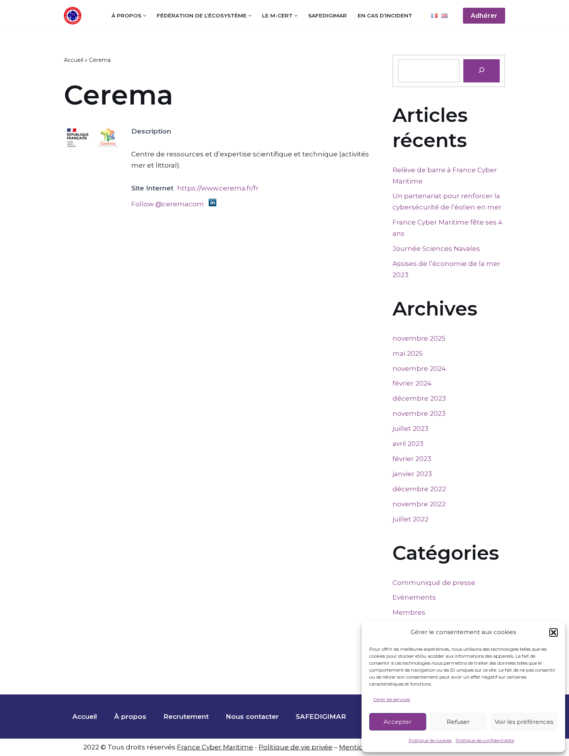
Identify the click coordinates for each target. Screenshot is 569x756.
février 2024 (412, 383)
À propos (130, 716)
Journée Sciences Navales (436, 248)
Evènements (414, 597)
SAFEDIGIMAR (327, 15)
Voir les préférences (524, 721)
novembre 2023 (419, 413)
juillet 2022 (410, 519)
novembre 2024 (419, 368)
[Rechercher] (481, 70)
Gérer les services (391, 699)
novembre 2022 (419, 504)
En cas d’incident (385, 15)
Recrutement (186, 716)
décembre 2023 (419, 398)
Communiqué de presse (433, 582)
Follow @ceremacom (167, 204)
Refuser (458, 721)
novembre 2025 (419, 338)
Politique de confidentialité (485, 740)
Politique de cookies (430, 740)
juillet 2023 (410, 428)
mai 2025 (407, 353)
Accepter (397, 721)
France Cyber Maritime (215, 747)
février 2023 (411, 459)
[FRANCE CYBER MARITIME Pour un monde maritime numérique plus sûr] (74, 15)
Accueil (73, 60)
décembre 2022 (419, 489)
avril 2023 (407, 443)
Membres (408, 612)
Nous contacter (252, 716)
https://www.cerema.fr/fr (218, 188)
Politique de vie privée (295, 747)
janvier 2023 (412, 474)
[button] (553, 632)
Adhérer (484, 15)
